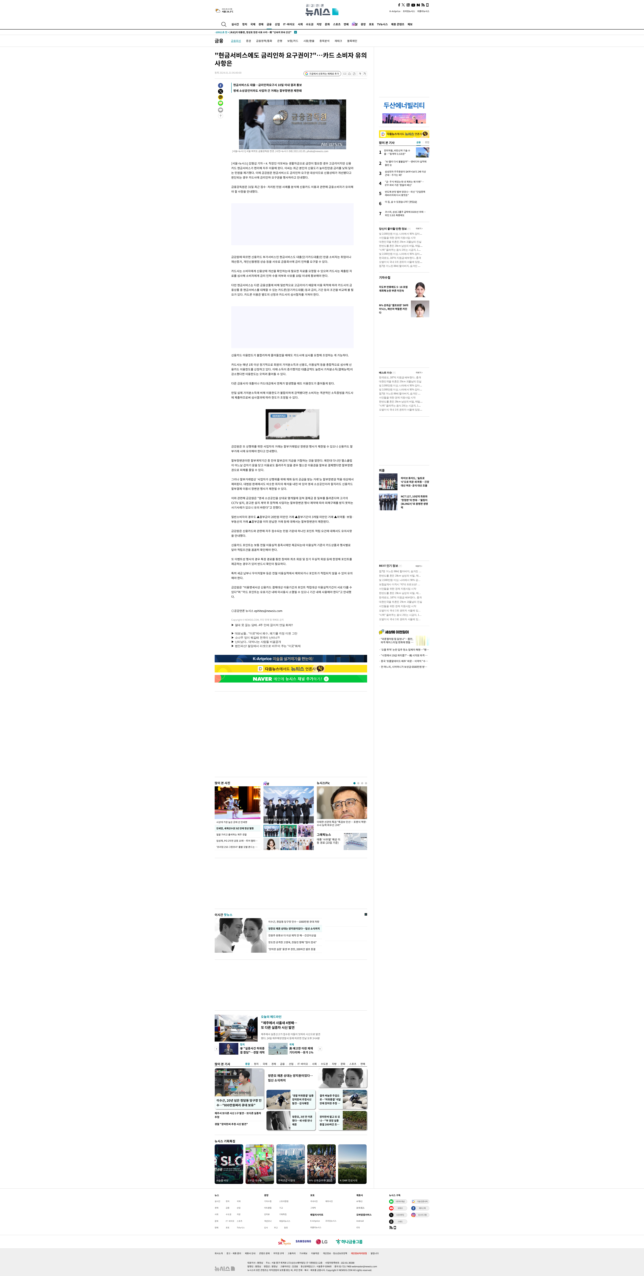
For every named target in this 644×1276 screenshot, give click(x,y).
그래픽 (313, 1207)
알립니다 (375, 1253)
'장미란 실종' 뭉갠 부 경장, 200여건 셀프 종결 (291, 949)
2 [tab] (358, 783)
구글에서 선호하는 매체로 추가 (324, 73)
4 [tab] (366, 783)
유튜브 (400, 1208)
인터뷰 (267, 1214)
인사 (266, 1227)
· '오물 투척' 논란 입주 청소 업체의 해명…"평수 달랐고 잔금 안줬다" (404, 649)
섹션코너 (268, 1221)
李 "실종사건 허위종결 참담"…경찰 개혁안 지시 (252, 1052)
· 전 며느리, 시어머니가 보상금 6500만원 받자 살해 (404, 666)
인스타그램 (422, 1214)
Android (360, 1220)
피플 (382, 470)
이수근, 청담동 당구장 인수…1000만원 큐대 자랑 (294, 922)
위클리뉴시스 (423, 11)
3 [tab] (362, 783)
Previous (217, 1049)
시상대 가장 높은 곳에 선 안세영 (231, 822)
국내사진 (314, 1201)
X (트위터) (400, 1214)
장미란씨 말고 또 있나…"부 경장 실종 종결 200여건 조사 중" (330, 1120)
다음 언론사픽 (422, 1201)
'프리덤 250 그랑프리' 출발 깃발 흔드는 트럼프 (238, 847)
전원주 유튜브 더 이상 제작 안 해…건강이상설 (292, 935)
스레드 (400, 1221)
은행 (279, 41)
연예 (346, 24)
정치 (244, 24)
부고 (276, 1227)
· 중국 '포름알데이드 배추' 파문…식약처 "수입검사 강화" (404, 661)
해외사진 (329, 1201)
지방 (319, 24)
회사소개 (219, 1253)
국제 (252, 24)
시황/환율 (308, 41)
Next (320, 1049)
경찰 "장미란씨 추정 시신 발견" (231, 1124)
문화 (327, 24)
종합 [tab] (427, 142)
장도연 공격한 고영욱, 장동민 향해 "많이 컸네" (292, 942)
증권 (248, 41)
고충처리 (292, 1253)
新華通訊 (360, 1207)
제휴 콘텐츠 (397, 24)
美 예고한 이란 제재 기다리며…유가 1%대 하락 (301, 1052)
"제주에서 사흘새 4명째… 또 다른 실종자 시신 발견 (279, 1025)
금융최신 (236, 41)
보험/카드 (292, 41)
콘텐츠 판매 (264, 1253)
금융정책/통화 (264, 41)
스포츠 (337, 24)
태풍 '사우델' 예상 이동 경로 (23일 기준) (328, 841)
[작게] (359, 73)
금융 (269, 24)
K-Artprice (394, 11)
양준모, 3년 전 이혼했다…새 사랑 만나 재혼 (302, 1120)
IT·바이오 (289, 24)
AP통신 (359, 1201)
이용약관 (315, 1253)
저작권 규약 (278, 1253)
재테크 (338, 41)
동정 (286, 1227)
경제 (260, 24)
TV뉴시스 (382, 24)
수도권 (309, 24)
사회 (300, 24)
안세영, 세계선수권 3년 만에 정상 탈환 (235, 828)
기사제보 (303, 1253)
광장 (363, 24)
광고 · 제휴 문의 (233, 1253)
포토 (371, 24)
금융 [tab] (418, 142)
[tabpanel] (342, 807)
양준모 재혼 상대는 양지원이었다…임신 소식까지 (294, 928)
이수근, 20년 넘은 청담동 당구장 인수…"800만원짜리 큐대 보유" (239, 1102)
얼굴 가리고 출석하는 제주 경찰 (231, 834)
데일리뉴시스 (284, 1221)
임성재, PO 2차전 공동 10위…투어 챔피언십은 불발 (238, 840)
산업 (277, 24)
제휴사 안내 (250, 1253)
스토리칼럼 (283, 1201)
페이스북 (422, 1208)
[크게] (364, 73)
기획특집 (283, 1214)
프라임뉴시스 (409, 11)
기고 (281, 1207)
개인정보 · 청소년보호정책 (335, 1253)
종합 (247, 1064)
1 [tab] (354, 783)
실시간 (235, 24)
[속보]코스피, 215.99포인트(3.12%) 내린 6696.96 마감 (249, 32)
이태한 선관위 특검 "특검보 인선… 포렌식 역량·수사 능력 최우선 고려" (342, 823)
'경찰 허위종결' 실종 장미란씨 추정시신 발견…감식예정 (303, 1099)
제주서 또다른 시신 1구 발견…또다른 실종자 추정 (238, 1115)
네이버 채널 (400, 1201)
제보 (410, 24)
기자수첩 (384, 277)
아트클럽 (268, 1207)
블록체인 (352, 41)
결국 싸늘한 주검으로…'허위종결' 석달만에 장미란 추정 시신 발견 (330, 1099)
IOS (358, 1227)
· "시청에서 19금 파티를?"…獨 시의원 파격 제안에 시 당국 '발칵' (404, 655)
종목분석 (324, 41)
